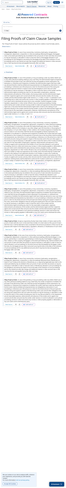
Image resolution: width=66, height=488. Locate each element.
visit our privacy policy (22, 480)
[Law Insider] (32, 2)
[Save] (27, 66)
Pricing (55, 6)
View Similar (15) (19, 183)
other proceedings (34, 54)
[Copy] (31, 66)
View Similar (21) (19, 117)
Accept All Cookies (10, 484)
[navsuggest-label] (12, 2)
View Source (8, 66)
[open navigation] (62, 2)
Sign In (49, 2)
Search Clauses (32, 6)
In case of (21, 52)
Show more (6, 46)
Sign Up (56, 2)
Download (9, 72)
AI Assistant (10, 6)
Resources (42, 6)
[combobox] (12, 2)
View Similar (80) (19, 66)
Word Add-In (20, 6)
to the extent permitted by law (16, 56)
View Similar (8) (19, 215)
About (49, 6)
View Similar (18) (19, 163)
